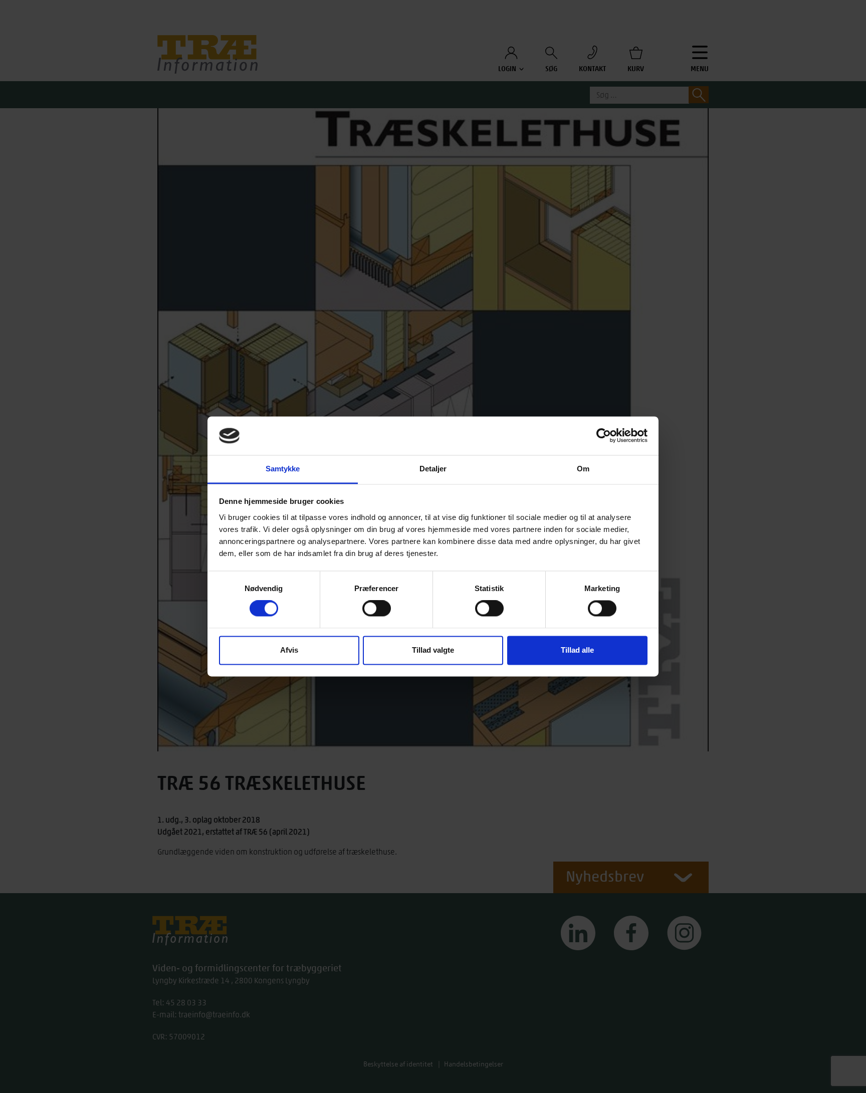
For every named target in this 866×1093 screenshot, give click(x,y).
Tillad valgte (433, 650)
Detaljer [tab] (433, 468)
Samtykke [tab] (283, 468)
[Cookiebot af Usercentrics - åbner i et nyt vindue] (603, 435)
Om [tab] (583, 468)
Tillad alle (577, 650)
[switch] (376, 609)
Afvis (289, 650)
